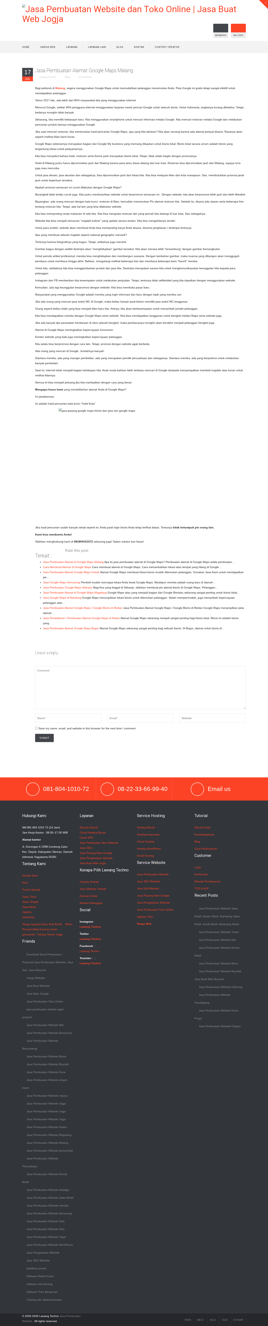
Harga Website (35, 977)
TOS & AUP (201, 888)
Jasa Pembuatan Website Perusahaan (40, 1162)
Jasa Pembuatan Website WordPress (49, 1244)
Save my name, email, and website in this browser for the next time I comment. (87, 728)
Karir (25, 882)
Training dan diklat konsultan (44, 1299)
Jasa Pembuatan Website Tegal (46, 1236)
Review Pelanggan (91, 903)
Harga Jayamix (31, 924)
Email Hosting (145, 855)
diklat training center (44, 929)
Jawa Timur (29, 896)
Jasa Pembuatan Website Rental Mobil (44, 1178)
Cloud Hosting (145, 841)
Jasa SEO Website (38, 1260)
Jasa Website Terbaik (93, 888)
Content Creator (167, 47)
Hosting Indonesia (148, 834)
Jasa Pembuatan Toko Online (44, 1001)
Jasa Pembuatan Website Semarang (49, 1213)
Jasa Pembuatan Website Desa (46, 1072)
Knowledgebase (204, 834)
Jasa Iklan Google (37, 993)
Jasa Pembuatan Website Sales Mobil (49, 1197)
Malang (60, 88)
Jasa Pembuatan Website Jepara (47, 1095)
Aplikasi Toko (145, 916)
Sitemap (238, 1320)
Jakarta (26, 912)
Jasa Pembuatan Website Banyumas (49, 1032)
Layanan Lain (97, 47)
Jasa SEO (86, 847)
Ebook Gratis (202, 827)
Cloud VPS (86, 837)
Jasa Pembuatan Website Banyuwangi (40, 1044)
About (200, 1320)
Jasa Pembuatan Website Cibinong (220, 987)
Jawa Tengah (30, 901)
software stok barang (39, 1284)
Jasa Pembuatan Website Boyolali (47, 1064)
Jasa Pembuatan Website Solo (45, 1221)
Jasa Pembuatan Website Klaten (46, 1127)
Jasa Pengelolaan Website (42, 1252)
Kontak (139, 47)
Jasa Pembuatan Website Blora (218, 963)
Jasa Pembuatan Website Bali (45, 1025)
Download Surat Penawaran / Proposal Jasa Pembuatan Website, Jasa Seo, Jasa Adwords (47, 962)
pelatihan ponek (36, 1268)
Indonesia (28, 917)
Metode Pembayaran (207, 881)
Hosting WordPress (149, 848)
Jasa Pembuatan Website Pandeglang (212, 998)
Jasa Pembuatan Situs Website (99, 842)
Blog (120, 47)
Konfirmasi (201, 874)
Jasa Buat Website (38, 985)
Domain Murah (89, 827)
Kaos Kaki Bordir (52, 924)
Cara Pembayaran (205, 848)
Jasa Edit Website (148, 888)
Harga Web (48, 47)
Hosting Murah (146, 827)
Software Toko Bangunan (42, 1291)
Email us (219, 789)
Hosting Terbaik (89, 881)
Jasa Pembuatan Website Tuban (219, 932)
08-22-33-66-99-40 (143, 789)
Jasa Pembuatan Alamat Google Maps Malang (84, 70)
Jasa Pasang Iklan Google (96, 853)
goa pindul (28, 934)
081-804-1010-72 (66, 789)
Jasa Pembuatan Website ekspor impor (44, 1083)
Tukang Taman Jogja (50, 934)
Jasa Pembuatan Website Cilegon (220, 1026)
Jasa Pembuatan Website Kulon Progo (216, 1014)
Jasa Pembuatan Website (153, 874)
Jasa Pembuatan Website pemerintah (49, 1150)
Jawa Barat (29, 906)
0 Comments (85, 77)
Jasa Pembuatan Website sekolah (47, 1205)
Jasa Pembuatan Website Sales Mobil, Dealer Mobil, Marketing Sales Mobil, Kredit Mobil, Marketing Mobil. (217, 916)
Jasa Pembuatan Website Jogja (46, 1103)
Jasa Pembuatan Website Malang (47, 1142)
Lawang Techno (47, 77)
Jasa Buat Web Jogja (93, 863)
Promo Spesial (31, 889)
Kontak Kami (30, 875)
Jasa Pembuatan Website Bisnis (46, 1056)
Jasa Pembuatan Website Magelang (48, 1134)
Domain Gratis (89, 895)
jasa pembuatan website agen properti (43, 1013)
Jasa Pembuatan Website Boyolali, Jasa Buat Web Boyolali (218, 975)
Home (26, 47)
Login (197, 867)
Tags (225, 1320)
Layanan (71, 47)
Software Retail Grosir (40, 1276)
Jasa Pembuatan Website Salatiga (47, 1189)
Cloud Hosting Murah (93, 832)
